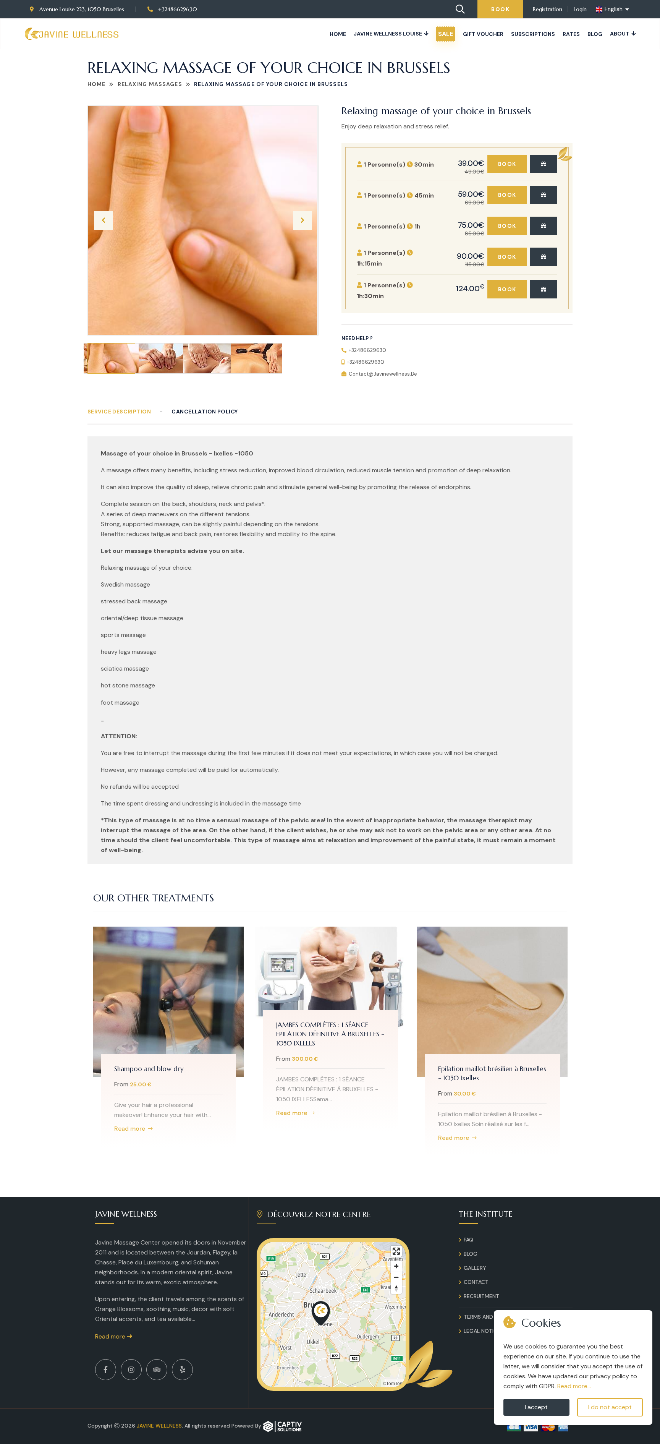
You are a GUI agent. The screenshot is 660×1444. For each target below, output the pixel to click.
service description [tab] (119, 411)
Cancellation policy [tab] (204, 411)
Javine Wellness (159, 1425)
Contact (476, 1282)
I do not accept (610, 1407)
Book (500, 9)
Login (580, 9)
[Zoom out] (396, 1277)
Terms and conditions (495, 1316)
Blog (594, 34)
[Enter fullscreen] (396, 1251)
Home (338, 34)
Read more (129, 1129)
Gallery (475, 1268)
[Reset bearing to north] (396, 1288)
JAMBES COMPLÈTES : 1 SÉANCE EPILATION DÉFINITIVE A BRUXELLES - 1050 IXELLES (330, 1034)
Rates (571, 34)
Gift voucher (483, 34)
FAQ (468, 1239)
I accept (536, 1407)
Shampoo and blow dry (149, 1069)
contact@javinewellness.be (383, 374)
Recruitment (481, 1296)
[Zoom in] (396, 1266)
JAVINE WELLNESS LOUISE (388, 33)
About (619, 33)
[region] (333, 1314)
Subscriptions (533, 34)
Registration (547, 9)
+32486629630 (177, 9)
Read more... (574, 1386)
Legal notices (483, 1331)
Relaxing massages (150, 84)
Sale (445, 34)
